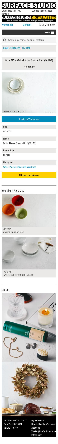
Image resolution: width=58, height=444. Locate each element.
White (6, 167)
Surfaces (15, 48)
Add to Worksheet (30, 119)
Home (6, 48)
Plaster (26, 48)
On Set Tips (36, 442)
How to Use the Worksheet (43, 424)
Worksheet (7, 24)
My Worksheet (37, 420)
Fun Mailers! (36, 438)
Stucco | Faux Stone (26, 167)
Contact (27, 24)
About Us (35, 427)
